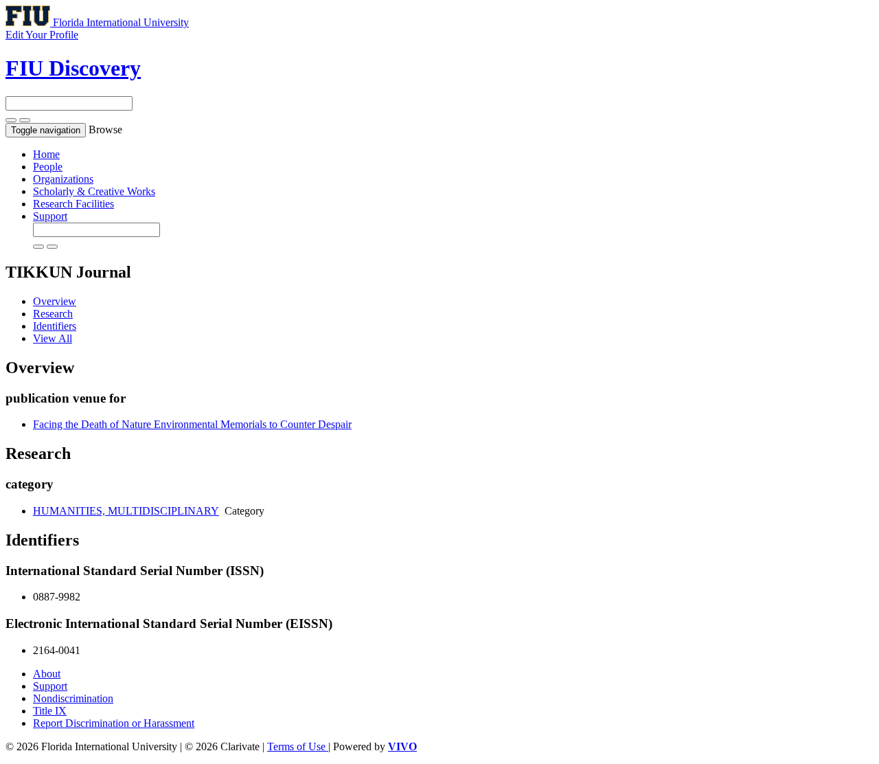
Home (46, 154)
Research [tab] (53, 313)
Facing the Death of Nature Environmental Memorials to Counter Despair (192, 424)
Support (50, 216)
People (47, 166)
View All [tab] (52, 338)
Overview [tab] (54, 301)
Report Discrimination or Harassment (113, 723)
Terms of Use (297, 746)
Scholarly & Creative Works (94, 191)
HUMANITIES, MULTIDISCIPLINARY (126, 511)
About (46, 673)
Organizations (63, 179)
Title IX (50, 711)
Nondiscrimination (73, 698)
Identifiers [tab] (54, 326)
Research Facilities (73, 204)
